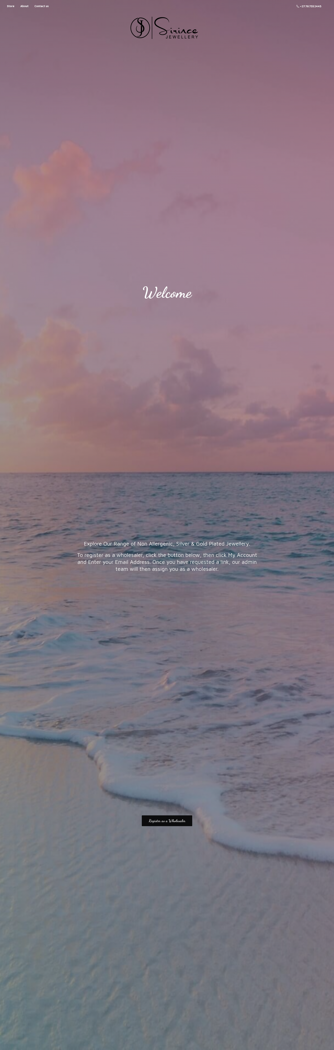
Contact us (41, 6)
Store (10, 6)
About (24, 6)
